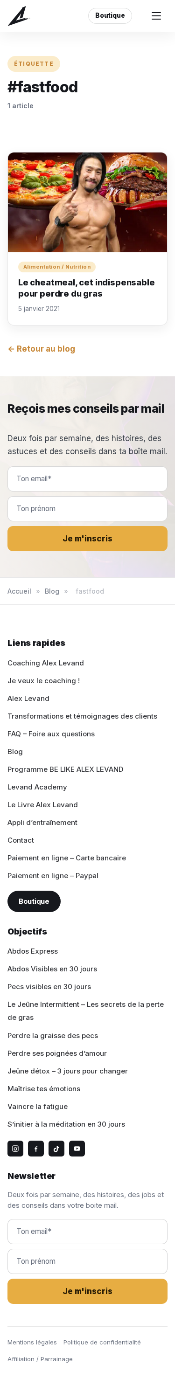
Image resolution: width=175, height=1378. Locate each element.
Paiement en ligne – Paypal (52, 875)
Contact (20, 840)
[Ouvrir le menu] (156, 16)
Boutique (110, 15)
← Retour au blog (41, 348)
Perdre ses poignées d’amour (57, 1053)
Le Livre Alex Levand (42, 804)
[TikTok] (56, 1148)
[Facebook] (36, 1148)
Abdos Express (32, 951)
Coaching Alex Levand (45, 662)
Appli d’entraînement (42, 822)
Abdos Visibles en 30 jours (52, 968)
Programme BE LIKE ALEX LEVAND (65, 769)
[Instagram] (15, 1148)
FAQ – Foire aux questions (51, 733)
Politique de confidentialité (102, 1342)
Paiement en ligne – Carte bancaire (66, 857)
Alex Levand (28, 698)
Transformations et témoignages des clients (82, 716)
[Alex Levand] (19, 16)
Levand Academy (37, 786)
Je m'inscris (87, 538)
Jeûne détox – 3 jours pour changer (67, 1070)
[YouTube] (77, 1148)
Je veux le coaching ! (43, 680)
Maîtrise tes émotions (43, 1088)
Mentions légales (32, 1342)
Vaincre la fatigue (37, 1106)
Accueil (19, 591)
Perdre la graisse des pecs (52, 1035)
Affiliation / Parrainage (40, 1359)
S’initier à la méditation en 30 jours (66, 1124)
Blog (52, 591)
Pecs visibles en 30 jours (49, 986)
